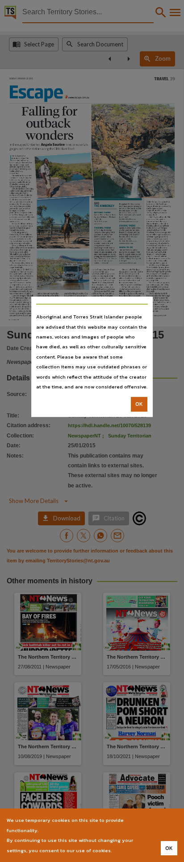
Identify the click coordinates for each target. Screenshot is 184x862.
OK (139, 404)
